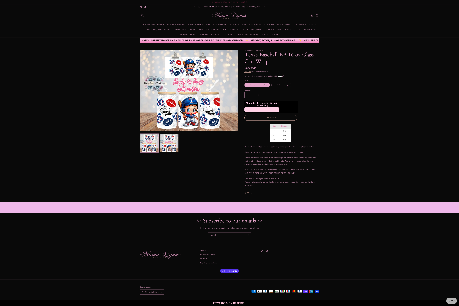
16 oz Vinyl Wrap (281, 85)
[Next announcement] (264, 7)
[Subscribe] (248, 235)
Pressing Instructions (208, 263)
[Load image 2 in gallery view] (169, 143)
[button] (229, 303)
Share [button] (249, 193)
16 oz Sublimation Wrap (257, 85)
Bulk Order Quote (207, 254)
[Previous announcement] (194, 7)
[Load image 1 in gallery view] (149, 143)
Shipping (247, 71)
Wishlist (203, 259)
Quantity (247, 90)
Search (203, 250)
